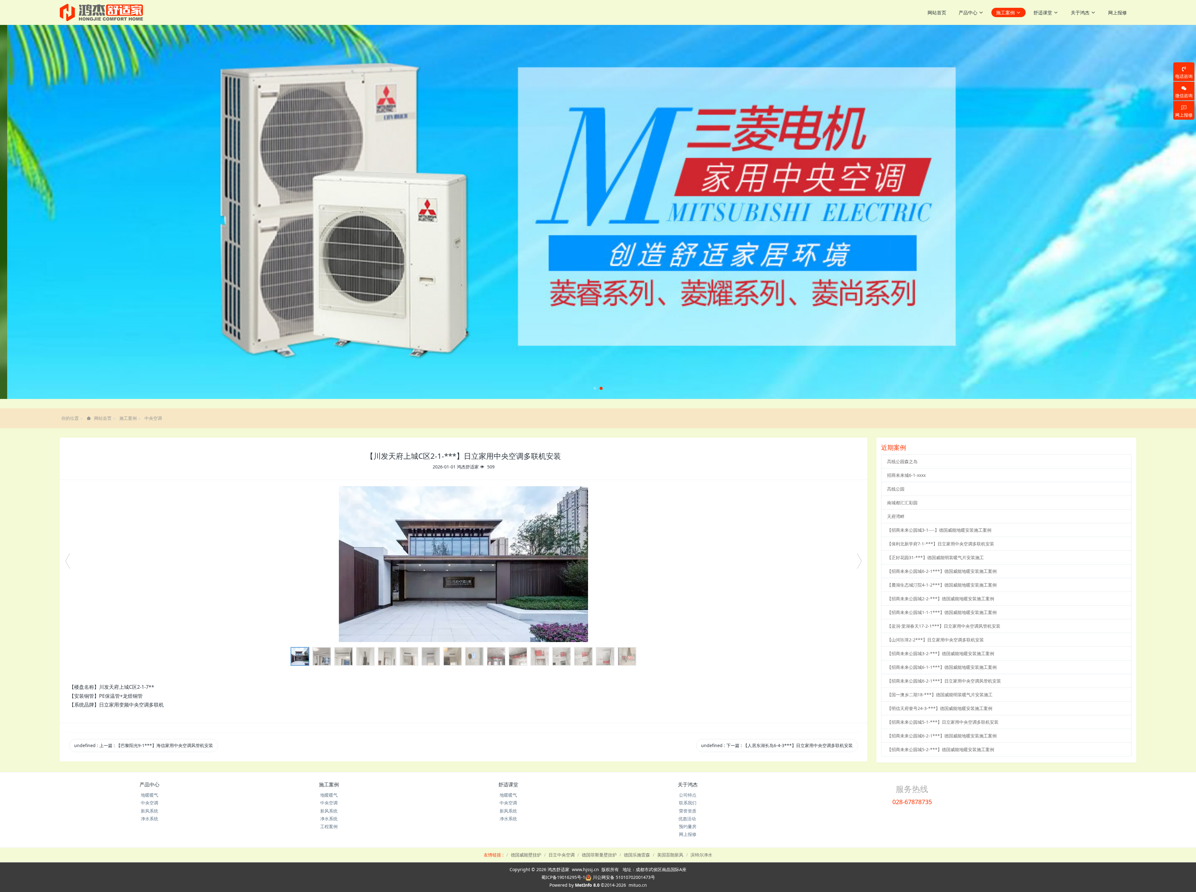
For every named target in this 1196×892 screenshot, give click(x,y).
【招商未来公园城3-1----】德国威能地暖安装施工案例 (939, 530)
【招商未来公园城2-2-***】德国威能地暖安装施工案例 (940, 599)
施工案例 (128, 418)
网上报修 (687, 834)
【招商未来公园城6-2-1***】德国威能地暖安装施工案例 (942, 571)
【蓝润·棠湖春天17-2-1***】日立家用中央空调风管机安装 (943, 626)
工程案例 (329, 826)
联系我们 (687, 803)
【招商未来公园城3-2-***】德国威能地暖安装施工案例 (940, 653)
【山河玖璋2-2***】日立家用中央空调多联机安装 (935, 640)
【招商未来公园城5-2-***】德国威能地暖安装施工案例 (940, 749)
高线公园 (895, 489)
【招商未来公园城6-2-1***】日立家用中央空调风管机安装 (944, 681)
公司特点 (687, 795)
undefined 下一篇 (777, 745)
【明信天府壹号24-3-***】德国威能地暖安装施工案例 (939, 708)
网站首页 (937, 12)
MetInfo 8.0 (587, 885)
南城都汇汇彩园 (902, 503)
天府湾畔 (895, 516)
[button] (60, 212)
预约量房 (687, 826)
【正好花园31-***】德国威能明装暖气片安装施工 (935, 557)
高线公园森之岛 (902, 461)
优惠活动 (687, 819)
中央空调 (153, 418)
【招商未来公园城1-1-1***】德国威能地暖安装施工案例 (942, 612)
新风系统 (149, 811)
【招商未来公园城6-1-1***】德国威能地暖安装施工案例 (942, 667)
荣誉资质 (687, 811)
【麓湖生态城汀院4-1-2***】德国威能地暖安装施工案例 (942, 585)
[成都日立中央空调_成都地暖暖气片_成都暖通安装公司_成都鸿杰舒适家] (101, 12)
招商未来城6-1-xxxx (906, 475)
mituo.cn (638, 885)
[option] (463, 564)
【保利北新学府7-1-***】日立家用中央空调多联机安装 (940, 544)
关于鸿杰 (688, 784)
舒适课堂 (508, 784)
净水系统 (149, 819)
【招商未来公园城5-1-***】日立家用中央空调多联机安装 (943, 722)
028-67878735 (912, 802)
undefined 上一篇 (143, 745)
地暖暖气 (149, 795)
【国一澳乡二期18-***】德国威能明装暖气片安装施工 (940, 695)
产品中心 (149, 784)
